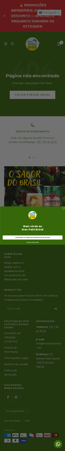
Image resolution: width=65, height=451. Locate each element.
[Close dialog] (63, 208)
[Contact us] (58, 444)
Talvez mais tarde (32, 242)
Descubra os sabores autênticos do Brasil (32, 237)
